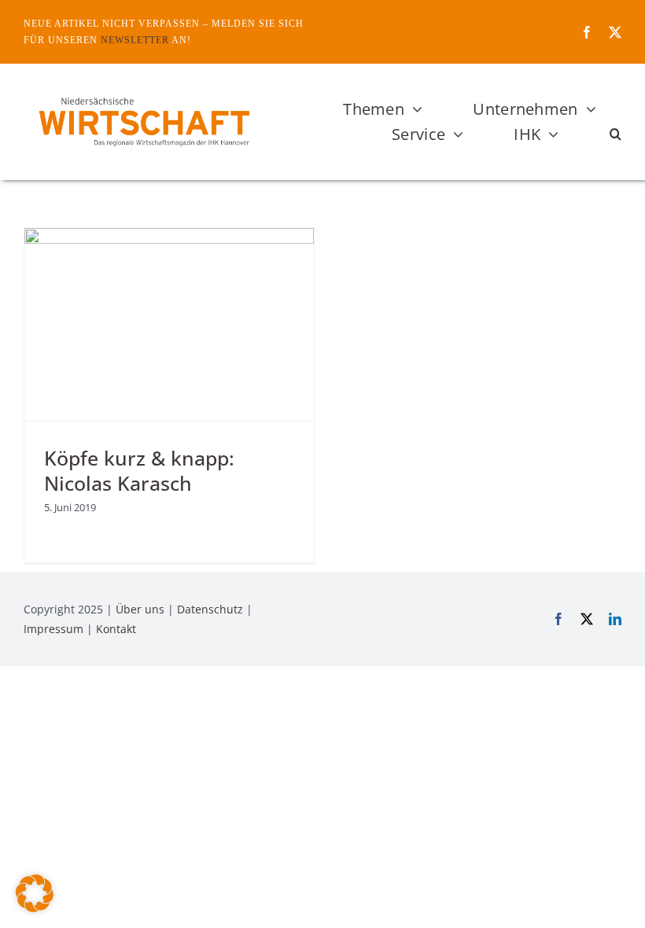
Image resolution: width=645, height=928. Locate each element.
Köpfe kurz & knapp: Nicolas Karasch (139, 470)
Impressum (53, 628)
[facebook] (586, 32)
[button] (615, 134)
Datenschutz (210, 609)
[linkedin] (615, 619)
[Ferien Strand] (143, 93)
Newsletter (135, 40)
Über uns (140, 609)
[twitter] (615, 32)
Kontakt (116, 628)
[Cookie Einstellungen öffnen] (34, 907)
